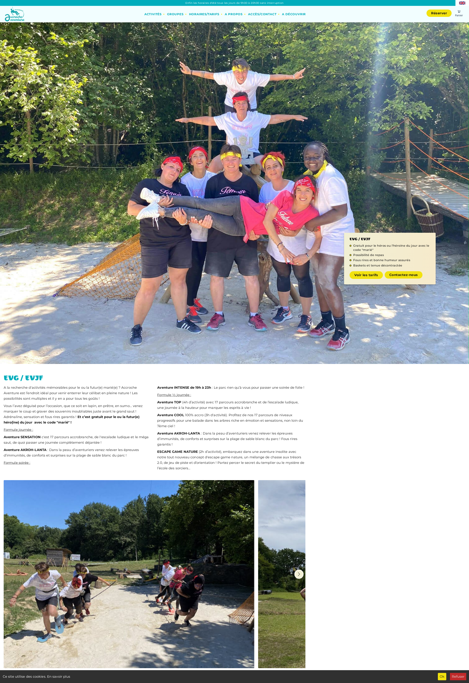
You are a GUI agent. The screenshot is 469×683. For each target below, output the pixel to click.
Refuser (458, 677)
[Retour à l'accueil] (14, 14)
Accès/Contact (262, 14)
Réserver (439, 13)
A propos (234, 14)
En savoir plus (58, 677)
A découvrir (294, 14)
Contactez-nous (403, 275)
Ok (442, 677)
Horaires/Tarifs (204, 14)
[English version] (462, 3)
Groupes (175, 14)
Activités (153, 14)
